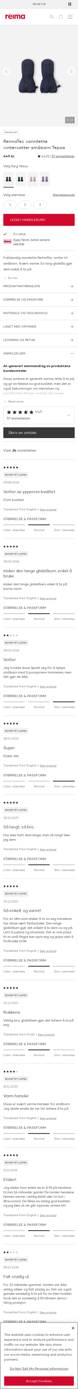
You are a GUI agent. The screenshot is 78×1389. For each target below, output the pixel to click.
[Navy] (8, 180)
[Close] (73, 1328)
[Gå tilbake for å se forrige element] (6, 71)
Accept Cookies (39, 1381)
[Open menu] (70, 16)
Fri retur (39, 4)
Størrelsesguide (64, 195)
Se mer (13, 278)
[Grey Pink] (32, 180)
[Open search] (51, 16)
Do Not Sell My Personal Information (39, 1369)
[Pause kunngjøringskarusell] (70, 4)
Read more (16, 401)
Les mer (18, 244)
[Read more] (39, 392)
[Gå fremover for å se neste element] (71, 71)
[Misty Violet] (45, 180)
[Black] (20, 180)
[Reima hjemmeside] (15, 17)
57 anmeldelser (63, 156)
